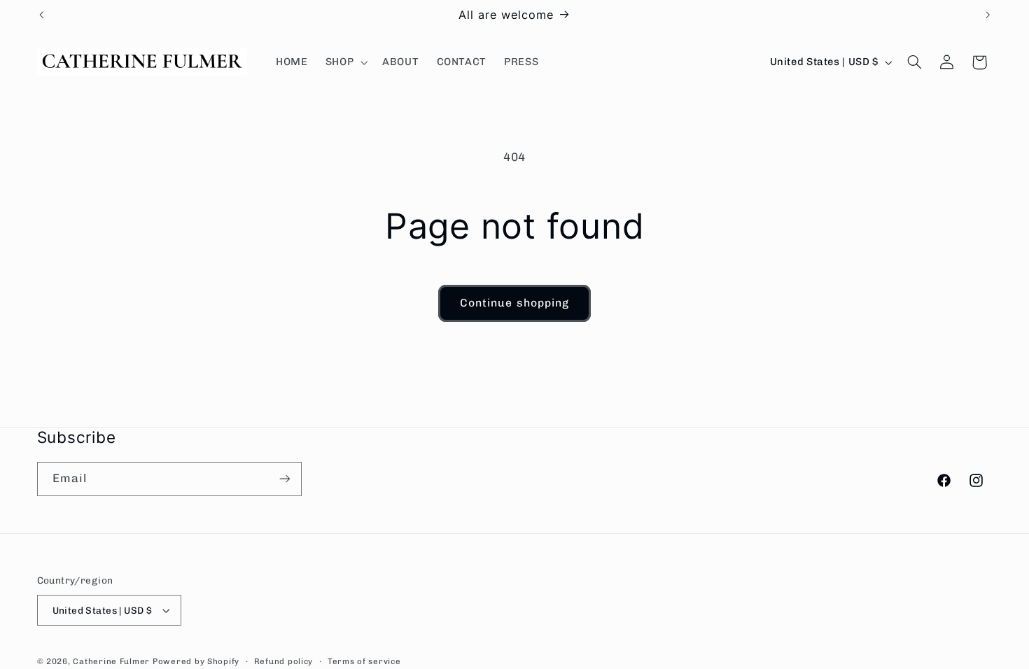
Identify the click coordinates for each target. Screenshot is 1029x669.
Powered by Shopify (196, 661)
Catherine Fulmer (111, 661)
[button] (344, 62)
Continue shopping (514, 302)
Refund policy (284, 661)
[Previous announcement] (41, 15)
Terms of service (364, 661)
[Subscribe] (284, 479)
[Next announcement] (987, 15)
